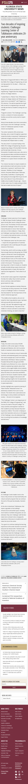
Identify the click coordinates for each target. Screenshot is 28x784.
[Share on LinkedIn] (19, 42)
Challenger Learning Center (13, 578)
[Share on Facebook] (16, 42)
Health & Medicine (5, 723)
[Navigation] (26, 2)
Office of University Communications (5, 756)
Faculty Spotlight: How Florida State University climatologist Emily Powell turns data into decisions (14, 616)
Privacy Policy (4, 771)
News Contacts (18, 743)
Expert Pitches (4, 737)
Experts (17, 748)
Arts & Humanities (5, 714)
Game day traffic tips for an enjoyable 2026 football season (13, 662)
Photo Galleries (18, 716)
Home (2, 16)
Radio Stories (18, 714)
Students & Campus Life (7, 728)
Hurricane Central (19, 753)
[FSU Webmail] (22, 2)
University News (5, 730)
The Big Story (4, 743)
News (6, 16)
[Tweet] (21, 42)
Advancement (4, 711)
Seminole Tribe (4, 753)
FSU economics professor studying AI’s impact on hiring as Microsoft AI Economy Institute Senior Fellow (14, 622)
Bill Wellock (6, 40)
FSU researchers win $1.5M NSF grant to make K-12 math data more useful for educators (12, 672)
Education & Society (6, 718)
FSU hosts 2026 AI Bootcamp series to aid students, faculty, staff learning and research (14, 628)
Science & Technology (13, 16)
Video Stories (18, 711)
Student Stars (4, 746)
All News (3, 732)
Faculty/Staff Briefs (5, 734)
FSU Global (3, 721)
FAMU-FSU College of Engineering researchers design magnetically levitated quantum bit (14, 632)
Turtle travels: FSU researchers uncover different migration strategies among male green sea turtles (13, 638)
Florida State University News (14, 8)
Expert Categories (19, 750)
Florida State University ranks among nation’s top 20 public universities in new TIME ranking (14, 667)
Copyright (3, 773)
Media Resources (19, 746)
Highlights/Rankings (6, 750)
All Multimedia (18, 718)
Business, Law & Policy (6, 716)
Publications (4, 748)
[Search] (24, 2)
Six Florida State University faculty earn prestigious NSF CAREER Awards (12, 653)
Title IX (16, 755)
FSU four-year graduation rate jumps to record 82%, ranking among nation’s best (14, 657)
